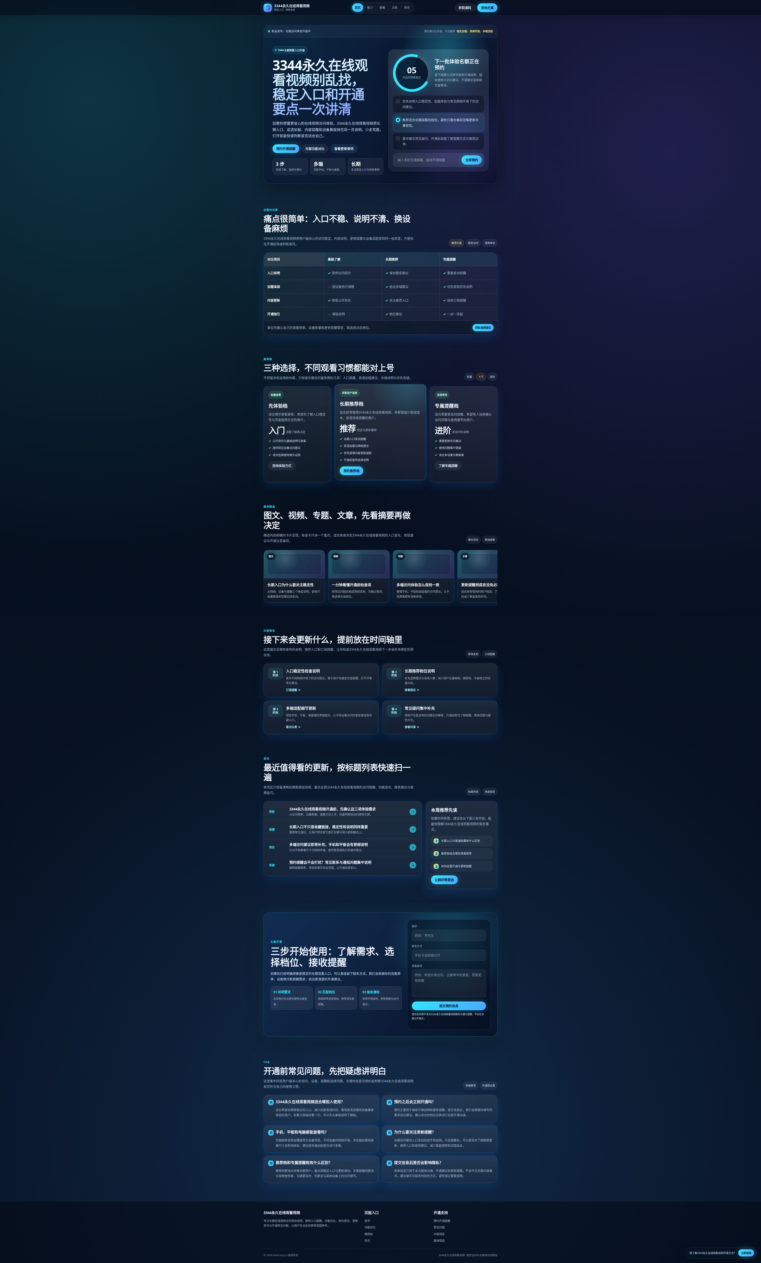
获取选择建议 (483, 327)
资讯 (407, 7)
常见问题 (439, 1227)
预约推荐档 (351, 471)
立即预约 (471, 160)
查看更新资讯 (344, 149)
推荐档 (368, 1234)
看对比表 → (293, 727)
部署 (382, 7)
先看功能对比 (315, 149)
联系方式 (417, 946)
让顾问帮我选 (444, 880)
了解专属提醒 (448, 465)
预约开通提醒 (285, 149)
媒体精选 (439, 1240)
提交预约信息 (449, 1006)
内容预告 (439, 1234)
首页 (357, 7)
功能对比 (370, 1227)
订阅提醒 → (293, 690)
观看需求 (417, 966)
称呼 (414, 926)
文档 (394, 7)
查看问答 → (412, 727)
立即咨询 (746, 1253)
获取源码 (465, 8)
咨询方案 (487, 8)
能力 (370, 7)
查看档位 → (412, 690)
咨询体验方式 (282, 465)
